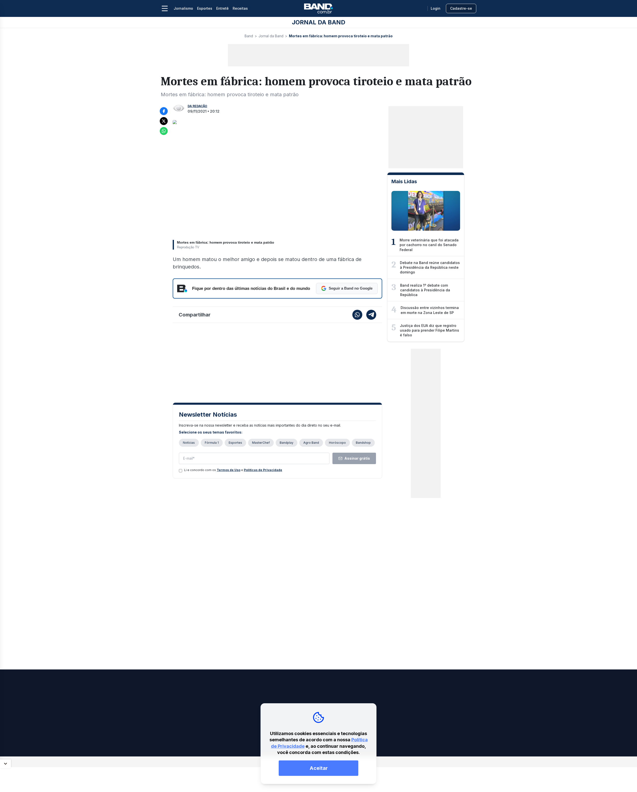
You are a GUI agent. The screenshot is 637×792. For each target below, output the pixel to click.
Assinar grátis (357, 458)
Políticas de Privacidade (263, 470)
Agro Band (311, 442)
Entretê (222, 8)
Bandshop (363, 442)
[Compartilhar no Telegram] (371, 315)
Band (249, 36)
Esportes (204, 8)
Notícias (189, 442)
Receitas (240, 8)
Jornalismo (183, 8)
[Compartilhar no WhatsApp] (164, 131)
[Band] (318, 8)
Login (435, 8)
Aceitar (319, 768)
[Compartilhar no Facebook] (164, 111)
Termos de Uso (228, 470)
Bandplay (286, 442)
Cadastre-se (461, 8)
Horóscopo (337, 442)
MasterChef (261, 442)
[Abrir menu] (165, 8)
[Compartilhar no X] (164, 121)
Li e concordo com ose (233, 470)
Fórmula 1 (212, 442)
